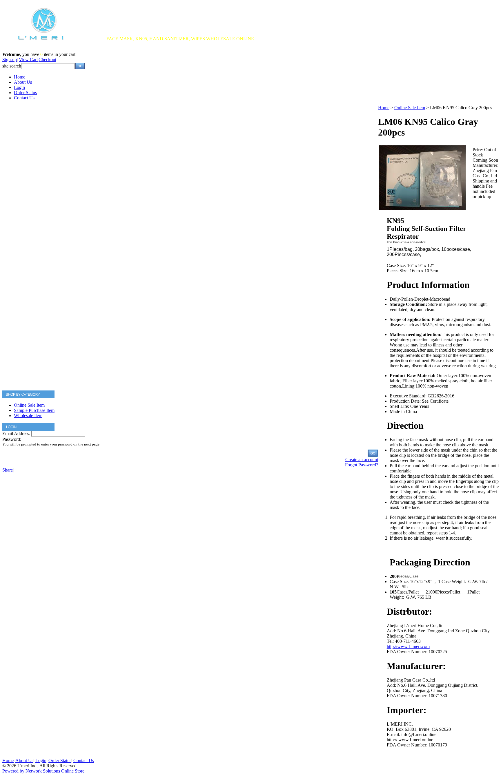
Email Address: (16, 433)
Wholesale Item (28, 415)
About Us (23, 82)
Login (19, 87)
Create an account (361, 459)
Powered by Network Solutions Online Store (43, 770)
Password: (11, 439)
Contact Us (24, 97)
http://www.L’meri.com (408, 646)
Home (19, 76)
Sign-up (9, 59)
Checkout (47, 59)
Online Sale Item (29, 405)
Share (7, 470)
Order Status (25, 92)
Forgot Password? (361, 464)
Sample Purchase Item (34, 410)
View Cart (28, 59)
